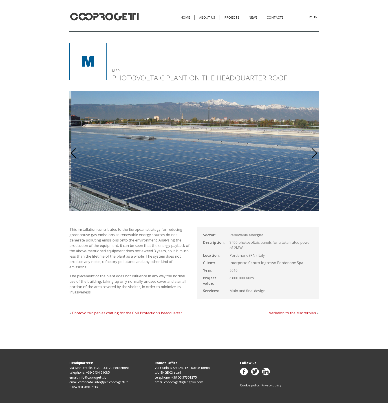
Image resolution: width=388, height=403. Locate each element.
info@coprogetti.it (92, 377)
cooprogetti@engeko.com (183, 382)
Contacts (275, 17)
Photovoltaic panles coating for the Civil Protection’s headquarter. (127, 312)
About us (207, 17)
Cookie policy (250, 385)
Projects (231, 17)
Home (185, 17)
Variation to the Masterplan (292, 312)
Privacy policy (271, 385)
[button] (314, 153)
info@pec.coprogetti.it (111, 382)
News (253, 17)
